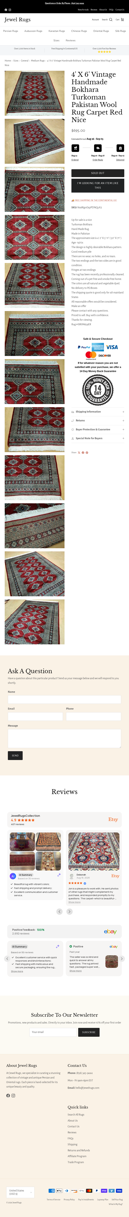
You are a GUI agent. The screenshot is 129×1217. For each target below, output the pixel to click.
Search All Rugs (76, 1114)
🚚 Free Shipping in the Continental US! (94, 200)
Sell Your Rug (117, 1200)
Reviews (94, 10)
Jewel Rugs (17, 1203)
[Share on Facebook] (83, 452)
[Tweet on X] (79, 452)
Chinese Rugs (79, 31)
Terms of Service (53, 1200)
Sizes (56, 40)
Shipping (72, 1144)
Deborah (81, 874)
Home (8, 60)
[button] (74, 902)
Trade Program (76, 1162)
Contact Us (119, 10)
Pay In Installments (86, 1200)
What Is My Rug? (116, 1204)
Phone (70, 708)
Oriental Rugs (101, 31)
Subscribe (89, 1032)
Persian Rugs (10, 31)
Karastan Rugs (57, 31)
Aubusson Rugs (33, 31)
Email (11, 708)
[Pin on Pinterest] (87, 452)
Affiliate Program (77, 1156)
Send (15, 755)
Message (13, 725)
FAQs (111, 10)
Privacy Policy (69, 1200)
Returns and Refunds (79, 1150)
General (24, 60)
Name (11, 692)
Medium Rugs (38, 60)
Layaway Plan (102, 1200)
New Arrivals (83, 10)
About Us (103, 10)
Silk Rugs (120, 31)
